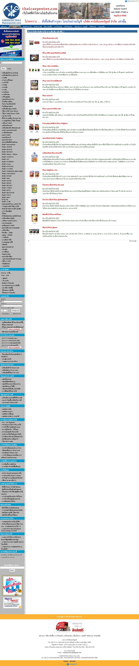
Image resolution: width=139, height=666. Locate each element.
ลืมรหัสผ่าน (6, 314)
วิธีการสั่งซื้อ (48, 26)
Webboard (93, 26)
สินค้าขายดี (38, 26)
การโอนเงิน (58, 26)
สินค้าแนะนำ (27, 26)
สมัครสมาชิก (17, 314)
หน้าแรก (4, 26)
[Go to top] (132, 241)
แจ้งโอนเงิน (68, 26)
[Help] (9, 69)
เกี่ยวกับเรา (76, 636)
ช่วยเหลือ (97, 636)
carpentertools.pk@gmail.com (72, 652)
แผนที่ (83, 636)
